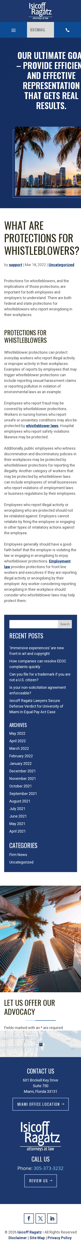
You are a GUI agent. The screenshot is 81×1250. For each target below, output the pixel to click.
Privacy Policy (60, 1238)
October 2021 (20, 786)
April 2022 (17, 741)
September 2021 (23, 793)
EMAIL (40, 29)
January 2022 (20, 763)
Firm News (18, 854)
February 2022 (21, 756)
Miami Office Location (38, 1104)
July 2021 (17, 808)
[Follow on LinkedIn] (52, 1218)
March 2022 (19, 748)
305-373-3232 (49, 1168)
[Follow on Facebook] (29, 1218)
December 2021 (22, 771)
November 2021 (22, 778)
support (15, 265)
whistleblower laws (42, 425)
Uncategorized (61, 265)
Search (65, 624)
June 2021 (18, 816)
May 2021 (17, 823)
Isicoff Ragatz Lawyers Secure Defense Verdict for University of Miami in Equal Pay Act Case (36, 706)
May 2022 (17, 733)
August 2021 (19, 801)
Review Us (38, 1180)
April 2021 (17, 831)
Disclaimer (18, 1238)
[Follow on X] (40, 1218)
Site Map (37, 1238)
